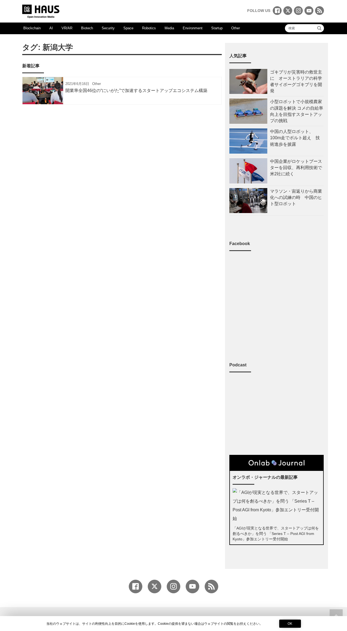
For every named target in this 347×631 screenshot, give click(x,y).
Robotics (149, 28)
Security (108, 28)
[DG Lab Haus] (40, 10)
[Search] (319, 28)
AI (51, 28)
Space (128, 28)
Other (235, 28)
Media (169, 28)
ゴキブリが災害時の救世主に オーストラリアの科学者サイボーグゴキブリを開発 (296, 81)
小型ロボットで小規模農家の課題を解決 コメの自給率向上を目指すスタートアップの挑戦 (296, 111)
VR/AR (67, 28)
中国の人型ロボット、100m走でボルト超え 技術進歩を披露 (295, 137)
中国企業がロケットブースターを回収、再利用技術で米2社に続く (296, 167)
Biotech (87, 28)
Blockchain (32, 28)
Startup (217, 28)
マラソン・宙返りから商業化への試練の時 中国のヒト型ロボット (296, 197)
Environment (193, 28)
